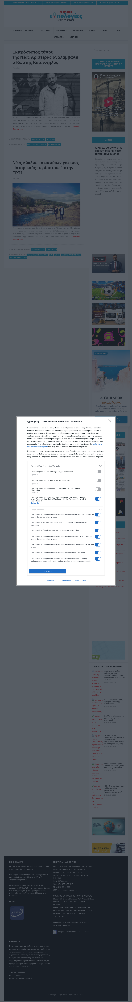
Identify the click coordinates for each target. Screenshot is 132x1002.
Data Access (66, 580)
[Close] (110, 421)
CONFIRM (47, 571)
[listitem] (66, 465)
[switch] (98, 471)
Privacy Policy (80, 580)
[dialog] (66, 501)
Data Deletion (51, 580)
